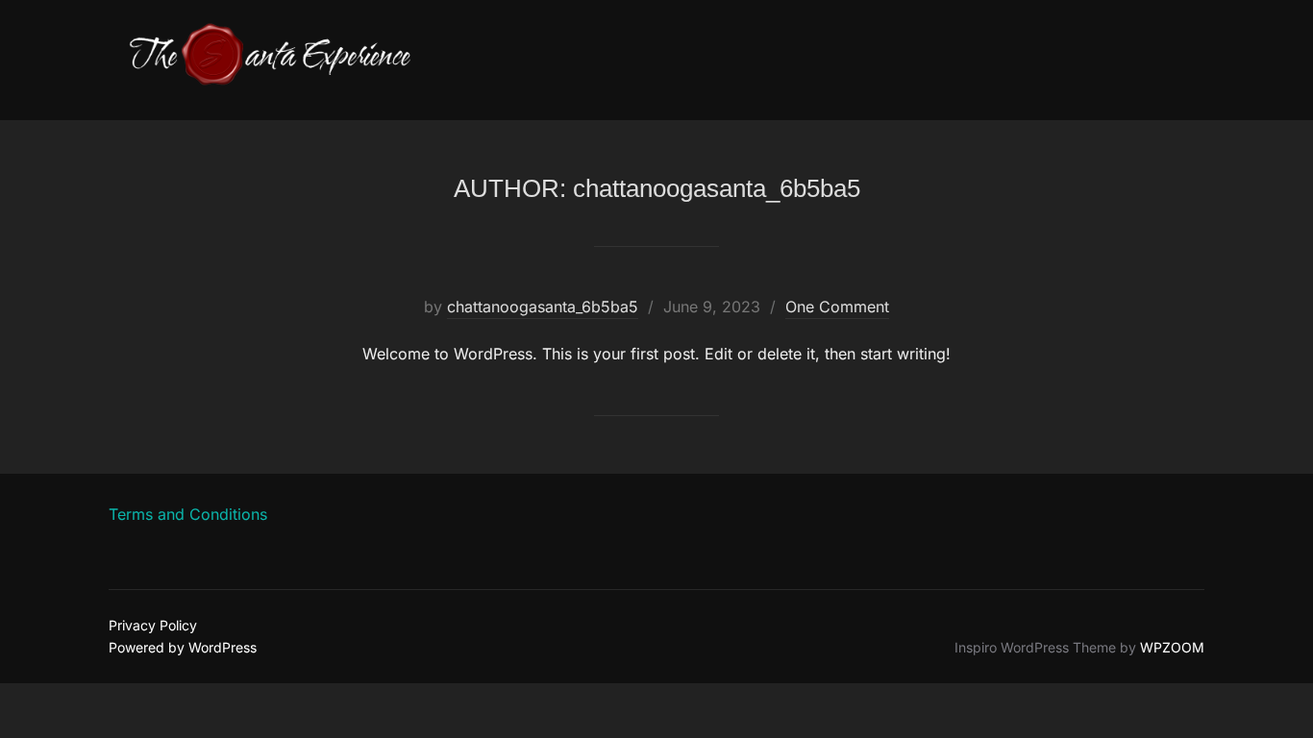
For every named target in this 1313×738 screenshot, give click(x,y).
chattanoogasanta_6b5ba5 (542, 306)
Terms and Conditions (188, 514)
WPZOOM (1172, 647)
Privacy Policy (153, 625)
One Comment (837, 306)
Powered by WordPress (183, 647)
